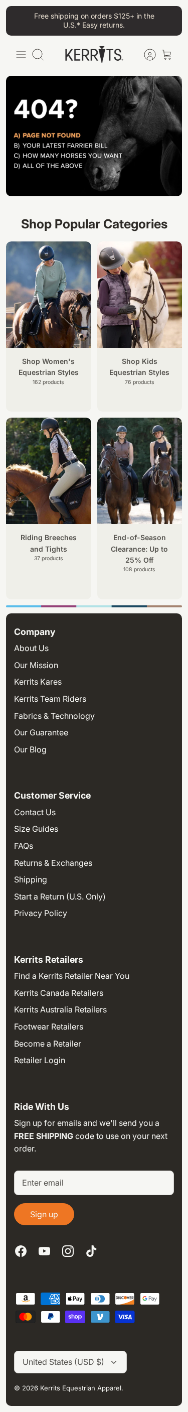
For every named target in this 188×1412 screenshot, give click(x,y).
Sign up (44, 1214)
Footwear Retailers (48, 1026)
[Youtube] (44, 1251)
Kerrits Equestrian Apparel (80, 1388)
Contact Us (35, 812)
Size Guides (36, 829)
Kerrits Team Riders (50, 699)
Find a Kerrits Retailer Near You (71, 976)
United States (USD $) (63, 1362)
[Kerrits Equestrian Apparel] (94, 55)
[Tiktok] (91, 1251)
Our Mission (36, 665)
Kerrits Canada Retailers (58, 993)
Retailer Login (39, 1060)
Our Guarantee (41, 732)
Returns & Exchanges (53, 863)
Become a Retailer (47, 1044)
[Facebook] (21, 1251)
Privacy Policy (40, 913)
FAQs (23, 846)
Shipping (30, 879)
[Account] (145, 55)
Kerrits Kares (38, 682)
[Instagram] (68, 1251)
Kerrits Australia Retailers (60, 1009)
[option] (94, 606)
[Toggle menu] (21, 55)
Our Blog (30, 749)
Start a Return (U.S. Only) (60, 896)
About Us (31, 648)
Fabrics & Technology (54, 716)
